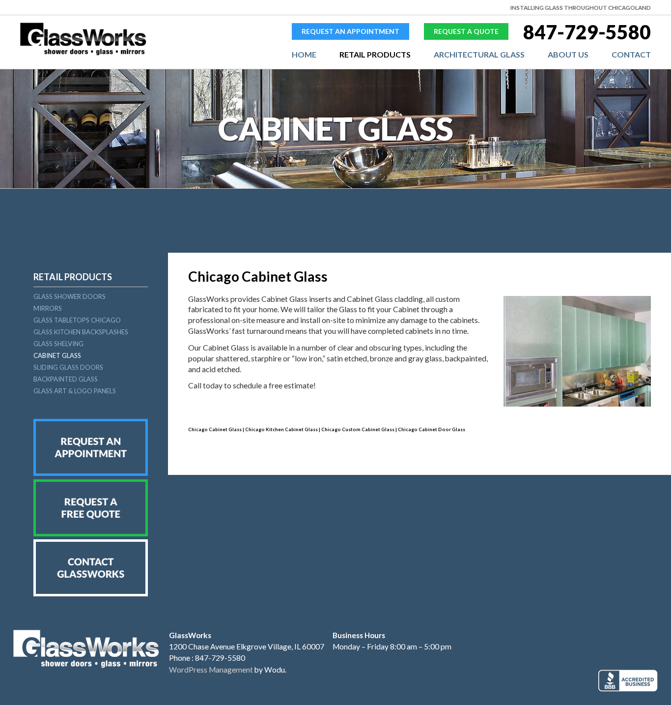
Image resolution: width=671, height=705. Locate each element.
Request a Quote (466, 31)
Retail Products (375, 54)
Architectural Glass (479, 54)
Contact (631, 54)
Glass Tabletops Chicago (77, 320)
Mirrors (47, 308)
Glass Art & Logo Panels (74, 391)
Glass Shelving (58, 344)
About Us (568, 54)
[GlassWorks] (83, 53)
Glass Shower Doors (69, 296)
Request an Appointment (350, 31)
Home (304, 54)
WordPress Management (211, 669)
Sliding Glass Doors (68, 367)
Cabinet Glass (57, 355)
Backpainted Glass (65, 379)
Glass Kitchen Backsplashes (80, 332)
